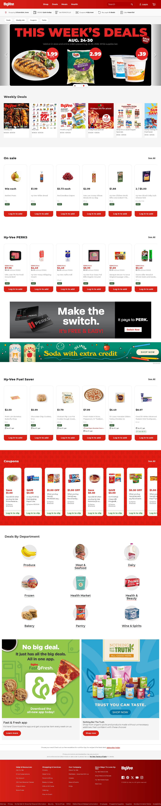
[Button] (74, 85)
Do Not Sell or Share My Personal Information (30, 804)
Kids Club (98, 784)
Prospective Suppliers (116, 804)
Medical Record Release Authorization (85, 804)
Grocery (45, 770)
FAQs (70, 786)
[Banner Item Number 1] (83, 85)
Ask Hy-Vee (20, 770)
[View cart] (154, 4)
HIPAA (68, 804)
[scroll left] (6, 55)
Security (51, 804)
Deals (8, 20)
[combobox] (120, 4)
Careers (71, 778)
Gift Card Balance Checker (25, 782)
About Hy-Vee (73, 770)
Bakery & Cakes (47, 782)
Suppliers (129, 804)
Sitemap (3, 804)
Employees (103, 804)
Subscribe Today (113, 748)
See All (151, 379)
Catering (45, 790)
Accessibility (157, 804)
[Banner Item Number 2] (86, 85)
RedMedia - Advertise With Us (79, 774)
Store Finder (20, 790)
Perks (44, 20)
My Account (20, 778)
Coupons (33, 20)
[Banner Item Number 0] (81, 85)
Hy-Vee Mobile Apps (102, 780)
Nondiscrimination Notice (142, 804)
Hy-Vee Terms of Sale (98, 756)
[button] (141, 431)
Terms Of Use (59, 804)
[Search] (132, 4)
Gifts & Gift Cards (48, 786)
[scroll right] (155, 55)
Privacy (10, 804)
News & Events (74, 782)
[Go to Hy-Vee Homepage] (9, 4)
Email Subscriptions (23, 774)
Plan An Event (47, 794)
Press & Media (20, 786)
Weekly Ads (20, 20)
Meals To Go (46, 774)
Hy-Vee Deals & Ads (101, 772)
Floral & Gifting (47, 778)
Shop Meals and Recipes (103, 776)
